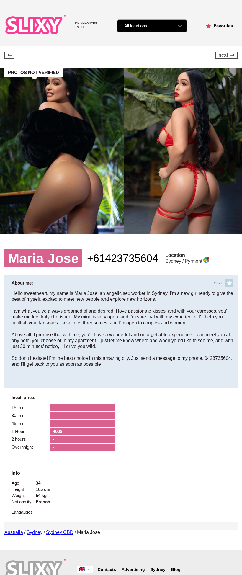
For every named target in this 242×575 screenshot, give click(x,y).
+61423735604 (122, 258)
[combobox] (152, 25)
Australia (13, 532)
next (223, 55)
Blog (176, 569)
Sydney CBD (59, 532)
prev (9, 55)
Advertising (133, 569)
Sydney (34, 532)
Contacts (107, 569)
